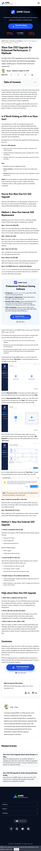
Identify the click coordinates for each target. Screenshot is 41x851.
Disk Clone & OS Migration (16, 41)
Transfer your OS (18, 293)
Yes (29, 693)
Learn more (8, 849)
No (36, 693)
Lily (9, 71)
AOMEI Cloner (5, 41)
